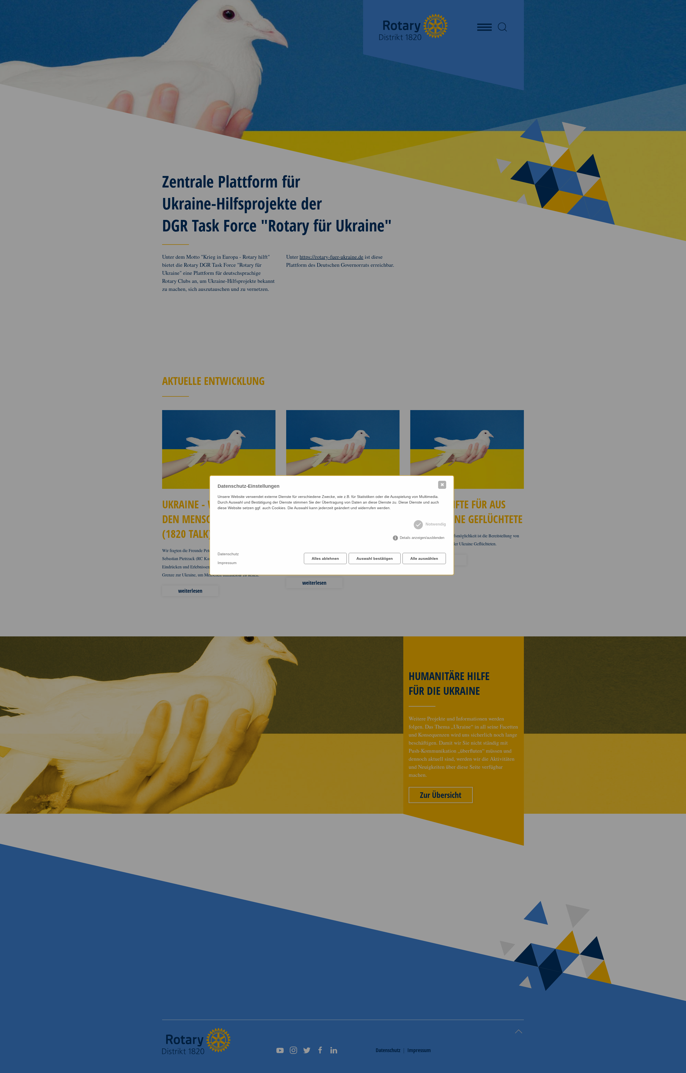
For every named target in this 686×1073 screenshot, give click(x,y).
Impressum (227, 563)
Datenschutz (228, 554)
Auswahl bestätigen (374, 558)
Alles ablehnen (325, 558)
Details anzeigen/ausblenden (422, 538)
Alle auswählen (424, 558)
